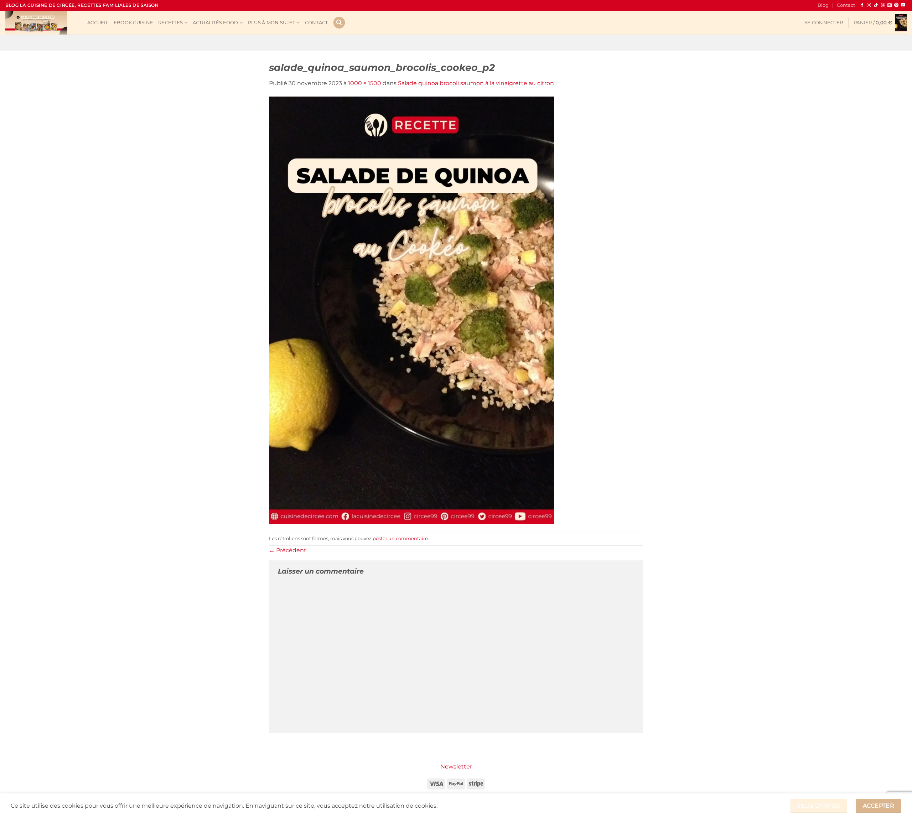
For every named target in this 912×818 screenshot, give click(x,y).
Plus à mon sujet (271, 22)
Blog (823, 5)
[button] (823, 22)
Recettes (170, 22)
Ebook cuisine (133, 22)
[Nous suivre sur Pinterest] (896, 5)
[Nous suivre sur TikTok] (876, 5)
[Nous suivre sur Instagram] (869, 5)
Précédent (287, 550)
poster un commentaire (400, 538)
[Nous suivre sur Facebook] (862, 5)
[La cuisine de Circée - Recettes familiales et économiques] (41, 23)
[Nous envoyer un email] (889, 5)
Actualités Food (215, 22)
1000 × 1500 (364, 83)
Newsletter (456, 766)
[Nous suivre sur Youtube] (903, 5)
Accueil (98, 22)
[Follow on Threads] (883, 5)
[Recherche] (339, 23)
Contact (846, 5)
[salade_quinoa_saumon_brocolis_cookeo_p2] (411, 309)
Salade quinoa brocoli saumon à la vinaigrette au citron (476, 83)
